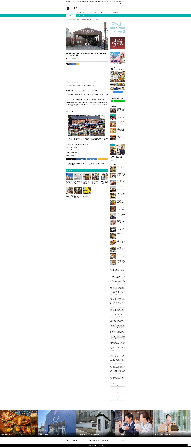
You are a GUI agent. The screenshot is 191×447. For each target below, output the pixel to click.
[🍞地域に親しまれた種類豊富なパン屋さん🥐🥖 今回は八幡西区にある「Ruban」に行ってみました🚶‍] (123, 84)
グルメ (91, 12)
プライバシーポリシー (89, 440)
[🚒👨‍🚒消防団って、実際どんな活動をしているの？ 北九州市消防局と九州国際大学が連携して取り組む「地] (116, 88)
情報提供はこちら (115, 12)
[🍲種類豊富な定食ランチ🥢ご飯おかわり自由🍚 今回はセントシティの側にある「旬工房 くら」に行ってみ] (120, 80)
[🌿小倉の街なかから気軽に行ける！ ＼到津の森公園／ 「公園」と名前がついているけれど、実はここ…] (112, 73)
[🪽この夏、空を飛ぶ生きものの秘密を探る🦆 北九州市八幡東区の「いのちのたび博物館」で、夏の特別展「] (123, 80)
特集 (109, 12)
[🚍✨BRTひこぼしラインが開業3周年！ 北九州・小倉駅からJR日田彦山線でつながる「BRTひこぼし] (120, 73)
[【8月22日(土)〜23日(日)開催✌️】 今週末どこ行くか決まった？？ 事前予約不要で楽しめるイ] (116, 73)
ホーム (74, 12)
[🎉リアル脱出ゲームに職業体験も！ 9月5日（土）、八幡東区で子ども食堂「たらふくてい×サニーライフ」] (120, 84)
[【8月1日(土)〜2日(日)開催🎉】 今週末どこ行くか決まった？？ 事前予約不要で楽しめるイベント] (123, 88)
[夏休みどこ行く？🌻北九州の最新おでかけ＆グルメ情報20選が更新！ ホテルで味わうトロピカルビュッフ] (116, 77)
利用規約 (83, 440)
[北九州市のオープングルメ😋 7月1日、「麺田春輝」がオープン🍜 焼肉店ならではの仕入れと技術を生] (123, 73)
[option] (19, 423)
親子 (105, 12)
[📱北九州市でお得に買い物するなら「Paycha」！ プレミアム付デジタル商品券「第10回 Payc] (112, 77)
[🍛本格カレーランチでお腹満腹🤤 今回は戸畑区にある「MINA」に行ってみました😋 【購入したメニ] (112, 80)
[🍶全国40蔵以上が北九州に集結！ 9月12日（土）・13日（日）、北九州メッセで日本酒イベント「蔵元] (123, 77)
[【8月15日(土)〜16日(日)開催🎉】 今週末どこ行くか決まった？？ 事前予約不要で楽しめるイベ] (120, 77)
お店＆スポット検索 (80, 12)
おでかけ (95, 12)
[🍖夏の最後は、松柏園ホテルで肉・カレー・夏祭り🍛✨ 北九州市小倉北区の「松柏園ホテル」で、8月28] (116, 80)
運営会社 (102, 440)
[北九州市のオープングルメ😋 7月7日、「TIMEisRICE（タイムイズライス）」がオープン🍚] (112, 88)
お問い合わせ (107, 440)
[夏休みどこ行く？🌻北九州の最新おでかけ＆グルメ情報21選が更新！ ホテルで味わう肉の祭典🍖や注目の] (120, 88)
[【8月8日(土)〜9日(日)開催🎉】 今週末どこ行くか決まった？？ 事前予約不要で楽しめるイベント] (116, 84)
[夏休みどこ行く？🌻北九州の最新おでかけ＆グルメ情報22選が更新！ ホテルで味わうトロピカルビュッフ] (112, 84)
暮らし (101, 12)
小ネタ (118, 392)
